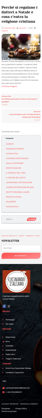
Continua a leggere (9, 86)
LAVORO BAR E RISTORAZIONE (19, 182)
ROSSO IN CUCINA (13, 197)
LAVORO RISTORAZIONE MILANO (20, 187)
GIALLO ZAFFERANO (14, 163)
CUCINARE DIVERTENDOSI (17, 158)
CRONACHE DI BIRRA (15, 149)
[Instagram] (8, 306)
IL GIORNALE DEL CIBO (15, 173)
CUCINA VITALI (12, 154)
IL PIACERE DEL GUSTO (15, 178)
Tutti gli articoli (12, 207)
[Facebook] (4, 306)
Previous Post (19, 99)
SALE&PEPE (11, 202)
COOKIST (5, 31)
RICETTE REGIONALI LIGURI (17, 192)
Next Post (24, 114)
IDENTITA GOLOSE (13, 168)
